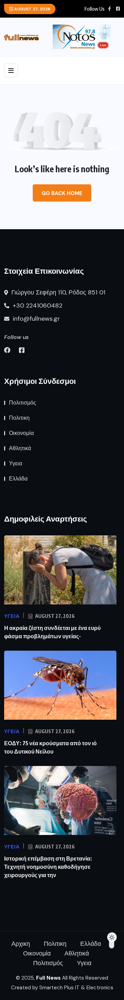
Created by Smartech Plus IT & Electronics (62, 987)
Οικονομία (21, 433)
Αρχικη (20, 944)
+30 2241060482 (36, 305)
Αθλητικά (20, 448)
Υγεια (15, 463)
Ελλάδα (18, 478)
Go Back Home (62, 193)
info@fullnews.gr (35, 318)
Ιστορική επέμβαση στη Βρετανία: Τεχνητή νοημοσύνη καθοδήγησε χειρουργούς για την (48, 866)
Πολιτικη (19, 417)
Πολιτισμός (22, 402)
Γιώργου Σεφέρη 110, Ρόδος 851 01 (57, 292)
